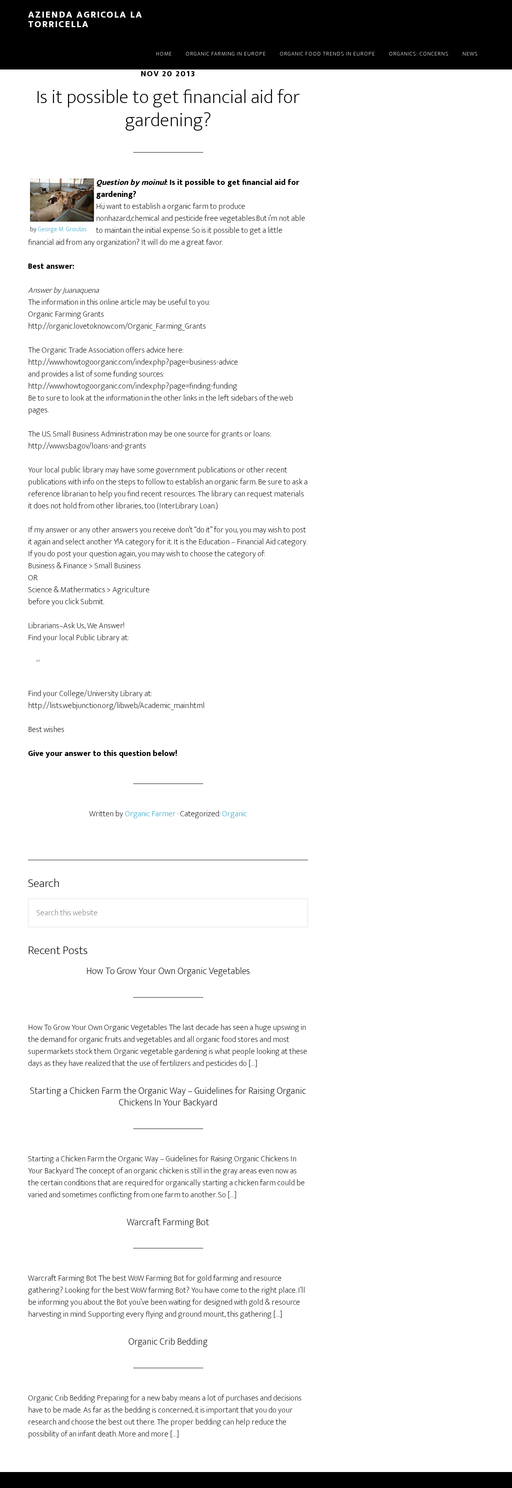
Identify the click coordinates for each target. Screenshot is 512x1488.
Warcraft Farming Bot (168, 1222)
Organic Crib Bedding (168, 1342)
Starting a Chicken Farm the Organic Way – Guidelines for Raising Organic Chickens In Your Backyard (168, 1097)
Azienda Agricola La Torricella (85, 19)
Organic (234, 814)
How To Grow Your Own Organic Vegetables (168, 971)
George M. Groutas (62, 229)
